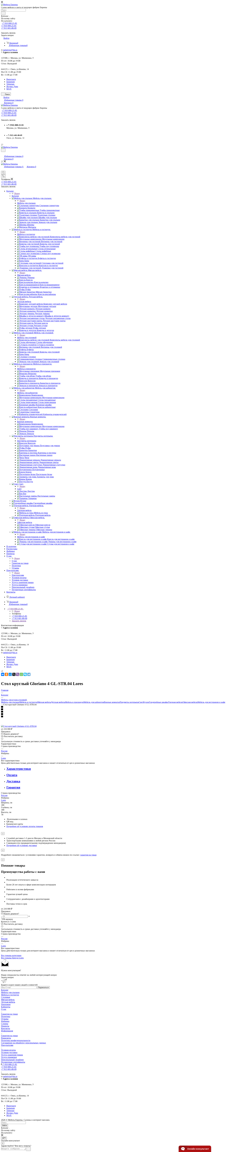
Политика (5, 1016)
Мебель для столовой (26, 337)
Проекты (5, 1026)
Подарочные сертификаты (13, 1062)
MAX (8, 89)
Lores (3, 758)
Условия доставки (9, 1052)
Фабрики (5, 1021)
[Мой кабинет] (2, 153)
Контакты (5, 1028)
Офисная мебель (24, 522)
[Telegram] (28, 674)
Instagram (10, 82)
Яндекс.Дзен (12, 86)
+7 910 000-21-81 (9, 23)
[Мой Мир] (10, 674)
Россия (4, 751)
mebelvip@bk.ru (10, 50)
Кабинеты (5, 1007)
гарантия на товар (88, 855)
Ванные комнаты (25, 421)
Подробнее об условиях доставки (21, 845)
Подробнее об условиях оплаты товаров (24, 826)
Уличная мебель (24, 510)
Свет (19, 489)
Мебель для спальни (26, 203)
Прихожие (6, 1004)
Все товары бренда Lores (12, 958)
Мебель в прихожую (26, 369)
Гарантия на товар (9, 1014)
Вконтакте (11, 79)
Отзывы (4, 1019)
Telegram (10, 84)
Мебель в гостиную (26, 234)
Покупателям (18, 575)
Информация (7, 1031)
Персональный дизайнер (12, 1060)
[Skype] (25, 674)
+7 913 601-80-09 (8, 28)
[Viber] (17, 674)
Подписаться (43, 987)
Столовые (5, 997)
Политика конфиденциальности (15, 1040)
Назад (17, 193)
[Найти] (3, 13)
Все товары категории (11, 955)
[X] (14, 674)
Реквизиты (6, 1038)
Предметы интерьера (26, 441)
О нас (14, 561)
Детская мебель (24, 301)
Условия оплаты (8, 1050)
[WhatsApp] (21, 674)
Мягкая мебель (24, 275)
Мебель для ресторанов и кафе (31, 537)
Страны (4, 1023)
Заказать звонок (19, 621)
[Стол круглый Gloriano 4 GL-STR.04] (18, 726)
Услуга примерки (9, 1057)
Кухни (146, 702)
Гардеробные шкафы (158, 702)
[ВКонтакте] (2, 674)
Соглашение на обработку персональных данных (23, 1043)
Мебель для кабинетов (27, 393)
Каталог (15, 196)
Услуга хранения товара (12, 1055)
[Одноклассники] (6, 674)
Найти (4, 1125)
